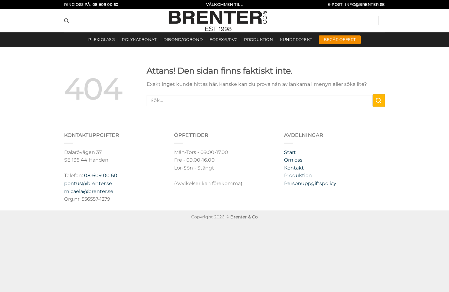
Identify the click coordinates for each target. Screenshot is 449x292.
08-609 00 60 (100, 175)
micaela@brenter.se (88, 191)
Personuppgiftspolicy (310, 183)
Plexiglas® (101, 39)
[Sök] (66, 21)
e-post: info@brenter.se (356, 4)
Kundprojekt (296, 39)
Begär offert (340, 39)
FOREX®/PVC (223, 39)
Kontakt (294, 168)
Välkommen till (224, 4)
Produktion (258, 39)
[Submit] (379, 100)
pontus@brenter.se (88, 183)
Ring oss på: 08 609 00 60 (91, 4)
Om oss (293, 160)
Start (290, 152)
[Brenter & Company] (224, 20)
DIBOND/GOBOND (183, 39)
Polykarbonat (139, 39)
